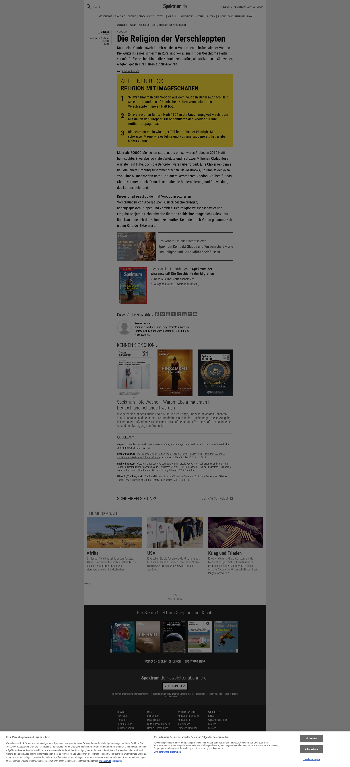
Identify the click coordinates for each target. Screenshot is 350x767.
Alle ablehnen (311, 749)
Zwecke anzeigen (311, 759)
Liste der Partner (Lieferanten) (167, 751)
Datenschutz (105, 761)
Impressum (117, 761)
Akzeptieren (311, 738)
